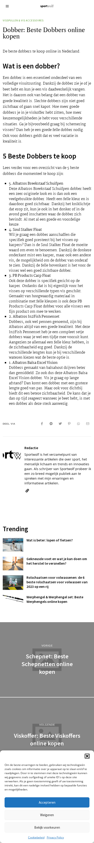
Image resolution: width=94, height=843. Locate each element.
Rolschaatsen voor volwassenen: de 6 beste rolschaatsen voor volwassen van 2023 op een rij (57, 582)
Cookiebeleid (36, 837)
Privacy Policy (55, 837)
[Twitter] (60, 423)
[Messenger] (51, 423)
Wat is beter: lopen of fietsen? (49, 540)
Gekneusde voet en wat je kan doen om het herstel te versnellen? (56, 561)
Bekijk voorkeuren (47, 827)
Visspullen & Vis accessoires (23, 20)
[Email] (87, 423)
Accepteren (47, 802)
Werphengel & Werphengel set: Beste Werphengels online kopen (54, 599)
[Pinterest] (69, 423)
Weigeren (47, 815)
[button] (87, 756)
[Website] (27, 490)
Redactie (31, 448)
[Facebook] (42, 423)
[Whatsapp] (78, 423)
